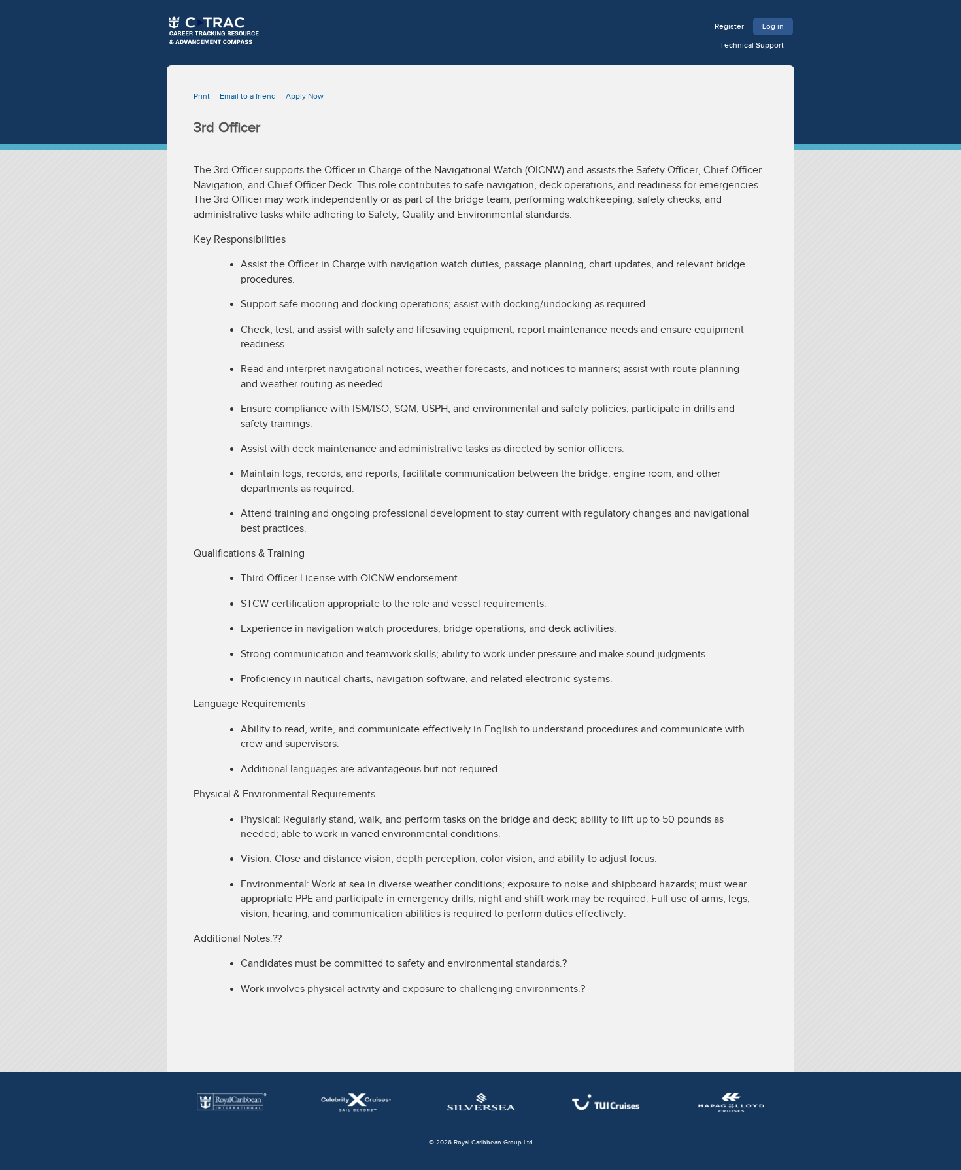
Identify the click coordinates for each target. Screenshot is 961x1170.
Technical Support (752, 45)
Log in (773, 26)
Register (729, 26)
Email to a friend (248, 96)
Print (202, 96)
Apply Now (305, 96)
